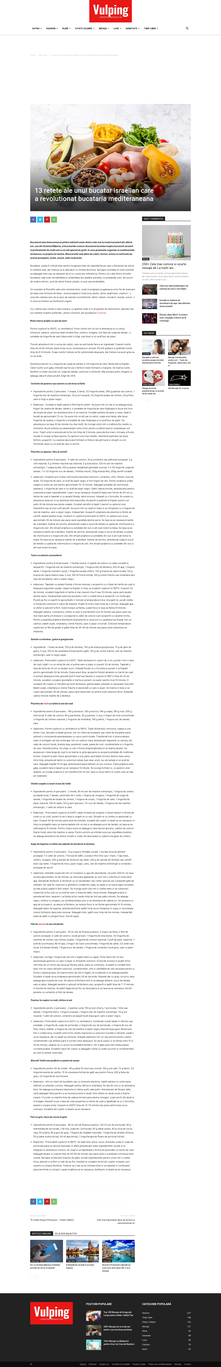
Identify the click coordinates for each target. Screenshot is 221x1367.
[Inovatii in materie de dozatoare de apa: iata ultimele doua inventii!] (149, 304)
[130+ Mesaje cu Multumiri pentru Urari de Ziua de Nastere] (93, 1345)
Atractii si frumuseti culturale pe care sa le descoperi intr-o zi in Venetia (116, 1268)
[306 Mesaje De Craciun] (179, 378)
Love (116, 28)
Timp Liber (150, 28)
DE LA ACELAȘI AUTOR (66, 1233)
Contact (187, 1364)
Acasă (32, 55)
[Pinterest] (47, 220)
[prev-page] (32, 1277)
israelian (101, 312)
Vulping (83, 1364)
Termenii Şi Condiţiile (121, 1364)
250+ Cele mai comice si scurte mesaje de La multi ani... (164, 266)
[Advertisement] (110, 45)
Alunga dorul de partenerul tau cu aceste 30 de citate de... (153, 391)
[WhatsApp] (54, 220)
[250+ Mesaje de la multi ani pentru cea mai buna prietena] (93, 1330)
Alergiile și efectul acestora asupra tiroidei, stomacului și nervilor (153, 360)
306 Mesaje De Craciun (178, 388)
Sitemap (177, 1364)
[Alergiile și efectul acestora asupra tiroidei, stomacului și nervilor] (153, 347)
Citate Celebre (83, 28)
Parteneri (93, 1364)
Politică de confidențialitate (160, 1364)
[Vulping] (110, 11)
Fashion (50, 28)
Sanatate (131, 28)
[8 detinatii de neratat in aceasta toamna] (82, 1251)
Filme (65, 28)
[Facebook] (33, 220)
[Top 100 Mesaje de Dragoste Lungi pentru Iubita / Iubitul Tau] (93, 1316)
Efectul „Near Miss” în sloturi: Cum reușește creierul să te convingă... (174, 317)
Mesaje (103, 28)
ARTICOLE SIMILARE (41, 1233)
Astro (36, 28)
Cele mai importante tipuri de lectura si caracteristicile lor (116, 1221)
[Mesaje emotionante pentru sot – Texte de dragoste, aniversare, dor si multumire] (179, 347)
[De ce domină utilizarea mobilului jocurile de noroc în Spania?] (46, 1251)
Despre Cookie (139, 1364)
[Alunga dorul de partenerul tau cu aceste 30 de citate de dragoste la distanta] (153, 378)
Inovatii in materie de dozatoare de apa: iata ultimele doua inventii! (175, 303)
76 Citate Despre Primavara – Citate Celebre (52, 1220)
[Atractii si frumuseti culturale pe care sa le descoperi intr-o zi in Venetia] (118, 1251)
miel (46, 703)
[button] (187, 28)
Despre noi (104, 1364)
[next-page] (37, 1277)
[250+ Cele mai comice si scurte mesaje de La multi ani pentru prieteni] (166, 242)
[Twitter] (40, 220)
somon (42, 924)
